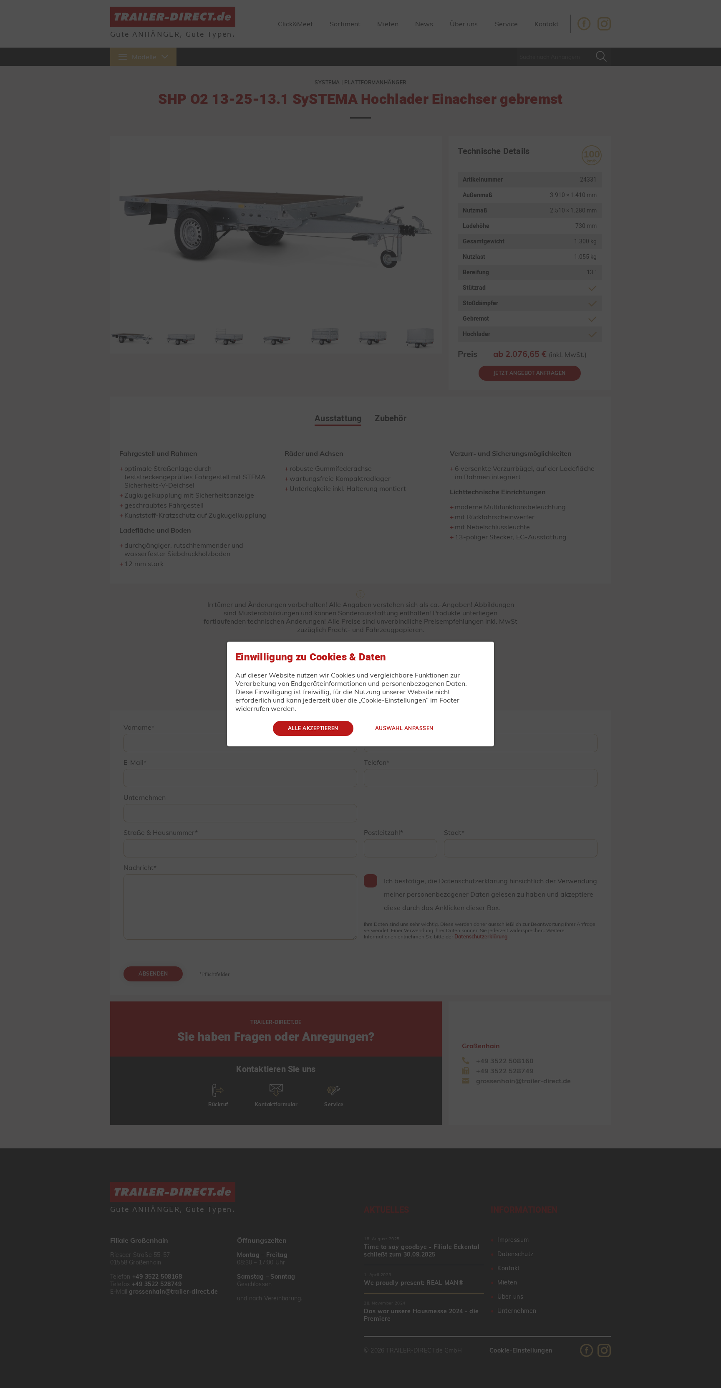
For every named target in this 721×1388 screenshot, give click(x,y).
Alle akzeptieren (313, 728)
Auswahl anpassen (404, 728)
